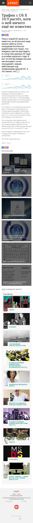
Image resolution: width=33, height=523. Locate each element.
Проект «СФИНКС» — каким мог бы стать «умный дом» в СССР (18, 478)
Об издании (9, 501)
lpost (13, 3)
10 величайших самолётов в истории (17, 344)
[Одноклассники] (5, 35)
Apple (8, 9)
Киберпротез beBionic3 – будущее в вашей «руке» (18, 404)
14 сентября (13, 459)
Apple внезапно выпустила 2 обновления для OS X (13, 194)
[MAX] (7, 35)
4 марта (12, 442)
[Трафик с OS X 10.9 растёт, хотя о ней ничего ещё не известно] (16, 80)
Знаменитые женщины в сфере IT (18, 385)
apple (4, 143)
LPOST (3, 9)
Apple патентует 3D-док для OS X (14, 261)
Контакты (24, 501)
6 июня (11, 310)
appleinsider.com (14, 139)
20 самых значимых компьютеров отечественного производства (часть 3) (18, 365)
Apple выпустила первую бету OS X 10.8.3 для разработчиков (14, 283)
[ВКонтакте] (3, 35)
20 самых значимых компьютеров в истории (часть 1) (18, 423)
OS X (9, 143)
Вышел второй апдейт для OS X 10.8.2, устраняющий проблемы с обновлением (14, 237)
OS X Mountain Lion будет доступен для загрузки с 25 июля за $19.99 (14, 170)
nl (6, 30)
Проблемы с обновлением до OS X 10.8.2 (14, 216)
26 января (12, 327)
